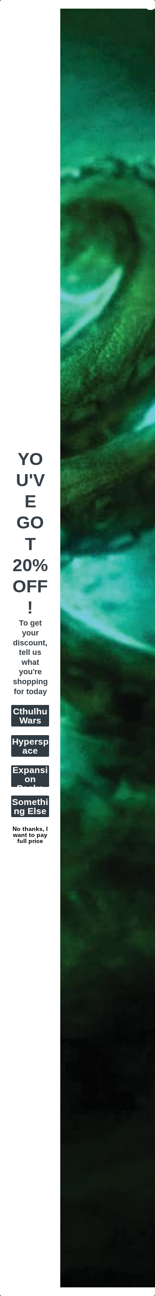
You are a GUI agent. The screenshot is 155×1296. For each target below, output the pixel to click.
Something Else (30, 806)
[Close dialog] (150, 4)
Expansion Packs (30, 776)
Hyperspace (30, 745)
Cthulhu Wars (30, 715)
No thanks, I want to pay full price (30, 828)
